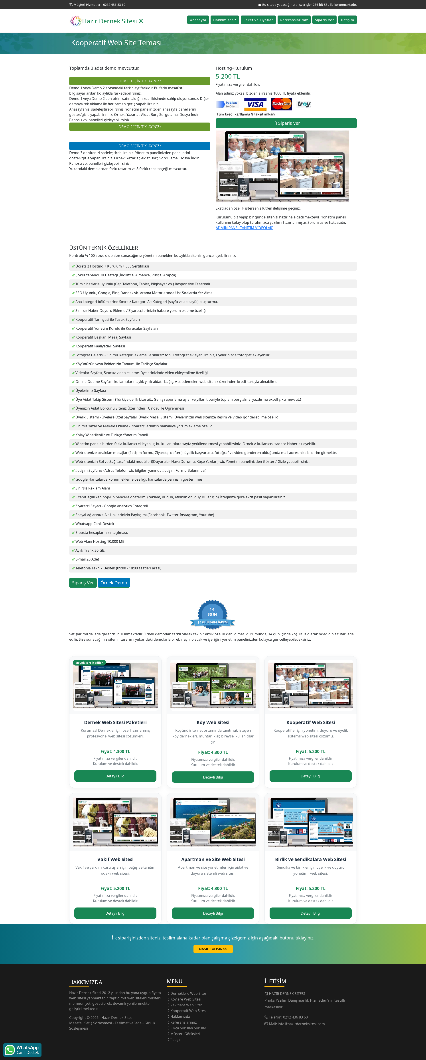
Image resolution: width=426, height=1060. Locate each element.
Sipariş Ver (324, 20)
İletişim (347, 20)
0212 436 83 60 (295, 1017)
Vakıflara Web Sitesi (186, 1005)
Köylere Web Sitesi (185, 999)
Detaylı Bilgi (115, 776)
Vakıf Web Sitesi (115, 859)
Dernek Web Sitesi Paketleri (115, 722)
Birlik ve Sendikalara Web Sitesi (310, 859)
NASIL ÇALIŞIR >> (213, 949)
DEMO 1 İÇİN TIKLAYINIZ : (140, 81)
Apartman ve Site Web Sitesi (213, 859)
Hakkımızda (180, 1016)
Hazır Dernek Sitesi (85, 992)
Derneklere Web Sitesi (188, 993)
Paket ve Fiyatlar (258, 20)
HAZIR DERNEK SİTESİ (287, 993)
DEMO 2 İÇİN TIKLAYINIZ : (140, 126)
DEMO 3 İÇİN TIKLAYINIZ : (140, 145)
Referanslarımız (294, 20)
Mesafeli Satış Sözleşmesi (91, 1022)
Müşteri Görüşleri (185, 1033)
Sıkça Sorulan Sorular (188, 1028)
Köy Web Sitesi (213, 722)
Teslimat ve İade (128, 1022)
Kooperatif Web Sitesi (310, 722)
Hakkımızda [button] (223, 20)
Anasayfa (198, 20)
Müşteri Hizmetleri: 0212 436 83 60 (99, 4)
